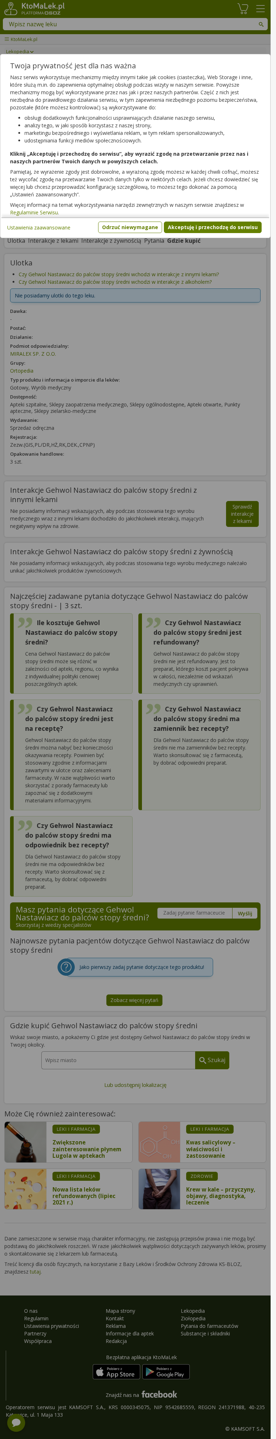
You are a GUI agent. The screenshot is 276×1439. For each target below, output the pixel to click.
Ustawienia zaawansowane (38, 227)
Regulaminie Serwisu (34, 212)
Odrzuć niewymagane (130, 227)
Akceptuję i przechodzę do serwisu (213, 227)
